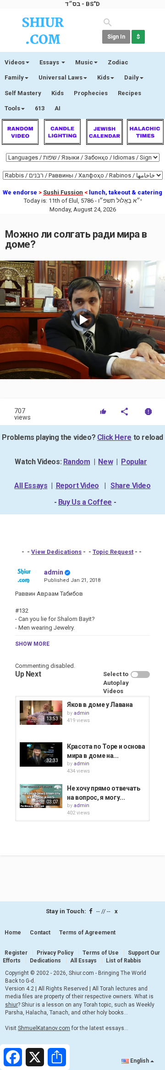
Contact (40, 932)
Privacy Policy (55, 953)
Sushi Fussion (63, 192)
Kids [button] (103, 77)
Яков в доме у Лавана (99, 704)
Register (16, 953)
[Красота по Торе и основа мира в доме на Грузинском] (41, 754)
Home (13, 932)
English (139, 1061)
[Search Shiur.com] (107, 22)
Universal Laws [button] (60, 77)
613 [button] (39, 108)
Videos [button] (15, 62)
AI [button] (57, 108)
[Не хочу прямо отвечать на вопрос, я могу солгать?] (41, 796)
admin (53, 572)
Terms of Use (100, 953)
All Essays (30, 485)
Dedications (45, 960)
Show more (32, 644)
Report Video (77, 485)
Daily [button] (131, 77)
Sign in (116, 37)
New (105, 461)
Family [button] (14, 77)
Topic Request (113, 551)
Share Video (130, 485)
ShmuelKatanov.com (44, 1028)
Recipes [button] (129, 93)
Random (76, 461)
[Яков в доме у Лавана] (41, 712)
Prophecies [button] (91, 93)
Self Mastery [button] (23, 93)
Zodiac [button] (118, 62)
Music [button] (84, 62)
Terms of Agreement (87, 932)
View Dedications (56, 551)
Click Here (114, 437)
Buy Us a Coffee (85, 502)
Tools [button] (12, 108)
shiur (11, 1005)
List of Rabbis (123, 960)
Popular (134, 461)
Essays (49, 62)
